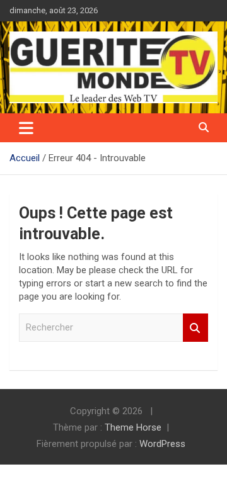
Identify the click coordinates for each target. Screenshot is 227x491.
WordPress (162, 443)
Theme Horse (133, 427)
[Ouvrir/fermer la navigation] (26, 127)
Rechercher (195, 327)
